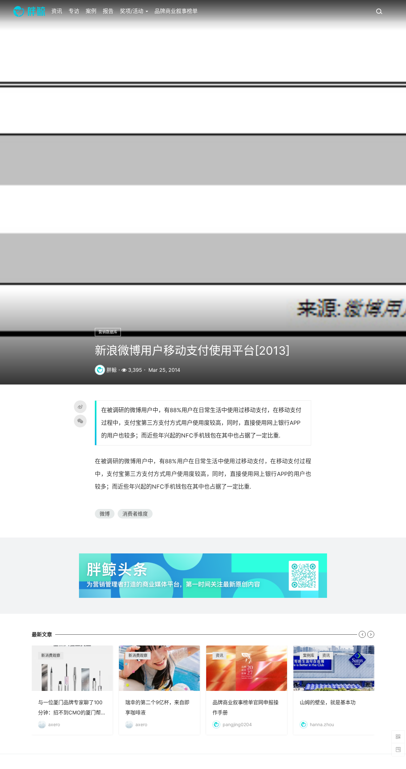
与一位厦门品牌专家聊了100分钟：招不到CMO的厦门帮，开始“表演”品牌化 (72, 690)
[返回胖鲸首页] (29, 11)
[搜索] (379, 11)
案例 (91, 11)
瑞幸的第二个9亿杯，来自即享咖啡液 (159, 690)
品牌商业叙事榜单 (176, 11)
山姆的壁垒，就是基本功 (333, 690)
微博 (105, 514)
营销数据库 (107, 332)
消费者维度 (135, 514)
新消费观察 (50, 655)
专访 (74, 11)
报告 (108, 11)
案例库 (308, 655)
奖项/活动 (132, 11)
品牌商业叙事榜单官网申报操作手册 (246, 690)
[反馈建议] (398, 749)
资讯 (56, 11)
